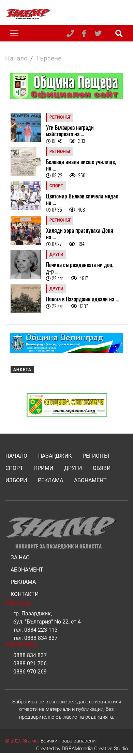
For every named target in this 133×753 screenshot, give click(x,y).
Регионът (96, 456)
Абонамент (90, 480)
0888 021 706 (30, 663)
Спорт (14, 468)
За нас (20, 557)
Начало (16, 58)
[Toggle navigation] (14, 33)
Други (73, 468)
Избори (16, 480)
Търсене (48, 58)
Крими (43, 468)
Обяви (101, 468)
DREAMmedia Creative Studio (95, 749)
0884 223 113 (41, 630)
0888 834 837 (41, 638)
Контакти (25, 594)
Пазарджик (55, 456)
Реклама (50, 480)
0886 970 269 (30, 671)
